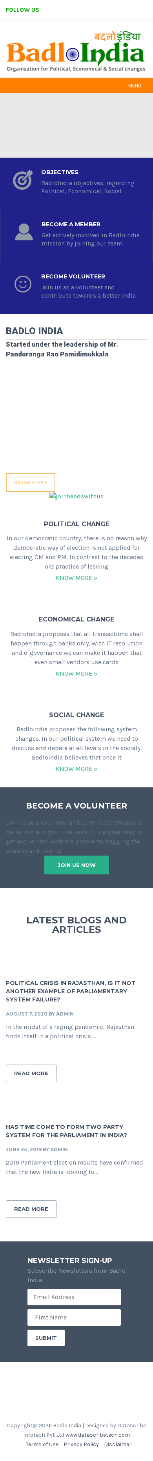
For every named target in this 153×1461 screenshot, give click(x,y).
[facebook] (83, 10)
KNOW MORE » (76, 577)
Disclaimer (117, 1444)
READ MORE (31, 1073)
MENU (134, 86)
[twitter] (104, 10)
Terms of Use (42, 1444)
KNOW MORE (30, 482)
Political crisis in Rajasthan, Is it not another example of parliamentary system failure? (71, 991)
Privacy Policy (81, 1444)
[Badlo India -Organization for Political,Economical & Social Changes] (76, 52)
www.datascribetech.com (98, 1435)
